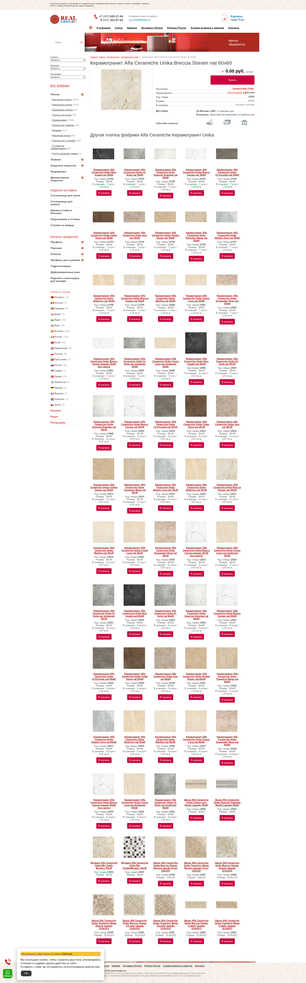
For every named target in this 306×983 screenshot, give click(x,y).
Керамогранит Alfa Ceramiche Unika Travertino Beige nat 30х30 (135, 488)
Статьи (119, 28)
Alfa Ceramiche (235, 92)
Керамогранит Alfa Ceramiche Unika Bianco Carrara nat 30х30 (134, 424)
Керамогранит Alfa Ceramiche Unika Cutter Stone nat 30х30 (196, 424)
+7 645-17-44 (111, 16)
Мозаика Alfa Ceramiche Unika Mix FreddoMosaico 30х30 (134, 866)
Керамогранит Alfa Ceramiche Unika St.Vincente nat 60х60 (104, 676)
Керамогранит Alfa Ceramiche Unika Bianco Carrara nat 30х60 (196, 172)
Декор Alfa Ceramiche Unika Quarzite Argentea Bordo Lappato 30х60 (227, 803)
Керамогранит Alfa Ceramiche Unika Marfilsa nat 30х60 (165, 298)
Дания (57, 314)
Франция (58, 393)
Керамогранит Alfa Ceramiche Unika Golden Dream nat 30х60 (165, 235)
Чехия (57, 404)
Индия (57, 319)
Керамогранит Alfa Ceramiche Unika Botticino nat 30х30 (196, 487)
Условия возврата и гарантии (207, 28)
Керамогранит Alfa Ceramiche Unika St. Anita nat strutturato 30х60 (135, 362)
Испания (58, 331)
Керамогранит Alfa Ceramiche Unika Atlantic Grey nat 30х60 (227, 235)
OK (26, 973)
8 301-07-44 (111, 20)
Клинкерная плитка (62, 110)
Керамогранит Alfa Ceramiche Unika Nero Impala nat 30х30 (196, 361)
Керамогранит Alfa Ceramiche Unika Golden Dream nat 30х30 (104, 487)
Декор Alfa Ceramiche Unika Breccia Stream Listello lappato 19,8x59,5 (196, 924)
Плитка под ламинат (63, 125)
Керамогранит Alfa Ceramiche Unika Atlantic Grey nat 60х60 (104, 739)
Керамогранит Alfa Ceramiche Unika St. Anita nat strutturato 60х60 (165, 804)
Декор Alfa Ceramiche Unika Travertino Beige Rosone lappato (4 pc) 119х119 (196, 867)
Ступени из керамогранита (59, 147)
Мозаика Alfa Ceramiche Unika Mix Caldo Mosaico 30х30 (103, 866)
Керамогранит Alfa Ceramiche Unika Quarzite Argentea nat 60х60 (196, 614)
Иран (57, 325)
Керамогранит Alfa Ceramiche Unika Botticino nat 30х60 (104, 298)
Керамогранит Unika (130, 57)
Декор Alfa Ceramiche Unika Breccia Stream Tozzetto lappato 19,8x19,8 (135, 924)
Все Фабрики (59, 85)
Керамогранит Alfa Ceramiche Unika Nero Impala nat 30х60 (104, 172)
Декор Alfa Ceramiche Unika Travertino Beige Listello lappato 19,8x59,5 (227, 924)
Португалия (60, 359)
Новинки (132, 28)
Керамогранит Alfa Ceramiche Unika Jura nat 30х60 (135, 235)
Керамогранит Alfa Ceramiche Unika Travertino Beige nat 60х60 (227, 678)
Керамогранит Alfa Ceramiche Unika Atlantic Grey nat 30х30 (165, 487)
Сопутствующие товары (65, 153)
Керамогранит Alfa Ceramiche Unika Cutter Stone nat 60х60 (135, 676)
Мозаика (56, 130)
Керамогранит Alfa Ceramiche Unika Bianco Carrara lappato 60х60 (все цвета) (103, 804)
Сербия (58, 370)
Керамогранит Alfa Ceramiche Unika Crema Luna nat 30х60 (196, 298)
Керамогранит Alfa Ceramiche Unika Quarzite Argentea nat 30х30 (104, 425)
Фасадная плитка (61, 135)
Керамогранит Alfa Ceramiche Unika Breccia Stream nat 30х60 (134, 298)
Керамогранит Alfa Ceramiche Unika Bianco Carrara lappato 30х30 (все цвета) (196, 551)
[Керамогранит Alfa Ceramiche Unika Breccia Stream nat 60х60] (121, 90)
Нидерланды (61, 348)
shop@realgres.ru (142, 19)
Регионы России (176, 28)
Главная (93, 57)
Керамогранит (59, 120)
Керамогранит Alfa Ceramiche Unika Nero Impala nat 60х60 (135, 613)
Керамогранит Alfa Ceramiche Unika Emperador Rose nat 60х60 (227, 741)
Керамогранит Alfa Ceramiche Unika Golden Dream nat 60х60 (196, 676)
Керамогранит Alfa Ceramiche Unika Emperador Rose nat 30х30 (165, 551)
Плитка (102, 57)
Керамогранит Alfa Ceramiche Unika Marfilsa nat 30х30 (104, 550)
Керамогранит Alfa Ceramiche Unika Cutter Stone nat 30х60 (104, 235)
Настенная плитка (71, 47)
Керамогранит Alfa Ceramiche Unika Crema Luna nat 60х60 (196, 739)
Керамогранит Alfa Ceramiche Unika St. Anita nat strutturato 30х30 (104, 614)
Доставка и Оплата (152, 28)
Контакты (233, 28)
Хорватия (59, 399)
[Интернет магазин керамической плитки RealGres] (63, 19)
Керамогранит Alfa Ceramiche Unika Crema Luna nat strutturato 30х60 (165, 362)
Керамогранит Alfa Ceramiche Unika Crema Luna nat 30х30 (134, 550)
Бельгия (58, 302)
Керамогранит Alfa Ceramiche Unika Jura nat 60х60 (166, 676)
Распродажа (58, 422)
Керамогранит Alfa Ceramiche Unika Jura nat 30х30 (227, 424)
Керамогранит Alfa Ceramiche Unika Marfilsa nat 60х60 (165, 739)
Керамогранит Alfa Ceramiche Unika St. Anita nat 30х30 (227, 361)
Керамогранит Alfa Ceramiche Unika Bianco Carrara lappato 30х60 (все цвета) (103, 362)
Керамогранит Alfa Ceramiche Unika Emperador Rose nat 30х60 (227, 299)
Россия (58, 365)
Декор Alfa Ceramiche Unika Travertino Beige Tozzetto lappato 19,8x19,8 (165, 924)
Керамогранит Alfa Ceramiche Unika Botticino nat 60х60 (134, 739)
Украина (58, 387)
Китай (57, 342)
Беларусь (59, 297)
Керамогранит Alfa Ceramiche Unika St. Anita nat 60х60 (165, 613)
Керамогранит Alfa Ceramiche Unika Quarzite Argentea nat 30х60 (165, 173)
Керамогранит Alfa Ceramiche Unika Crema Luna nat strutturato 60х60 (134, 804)
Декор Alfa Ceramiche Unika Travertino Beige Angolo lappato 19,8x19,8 (104, 924)
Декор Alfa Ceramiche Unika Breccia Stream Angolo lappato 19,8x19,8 (227, 867)
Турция (58, 376)
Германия (59, 308)
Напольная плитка (62, 104)
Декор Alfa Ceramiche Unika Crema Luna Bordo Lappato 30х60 (196, 803)
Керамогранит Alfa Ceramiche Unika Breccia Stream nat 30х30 (227, 487)
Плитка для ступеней (63, 140)
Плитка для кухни (61, 115)
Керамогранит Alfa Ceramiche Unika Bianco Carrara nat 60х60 (227, 613)
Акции (54, 416)
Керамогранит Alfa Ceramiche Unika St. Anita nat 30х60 (135, 172)
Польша (58, 353)
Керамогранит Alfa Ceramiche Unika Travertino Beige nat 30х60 (196, 236)
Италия (58, 336)
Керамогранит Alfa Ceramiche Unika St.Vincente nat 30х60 (227, 172)
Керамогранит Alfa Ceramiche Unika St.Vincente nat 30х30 (165, 424)
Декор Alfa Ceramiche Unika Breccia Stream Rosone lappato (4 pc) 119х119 (165, 867)
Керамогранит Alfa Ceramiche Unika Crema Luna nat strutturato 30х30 (227, 551)
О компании (103, 28)
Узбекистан (60, 382)
